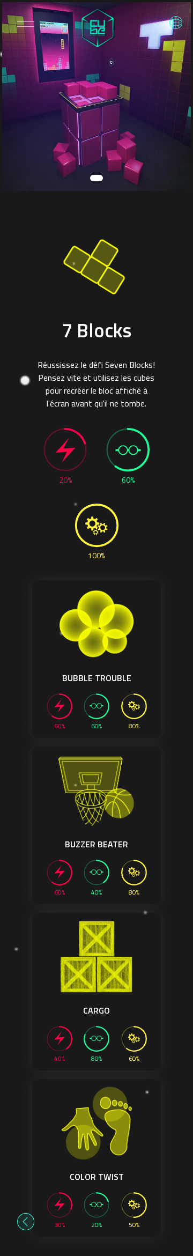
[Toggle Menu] (25, 24)
